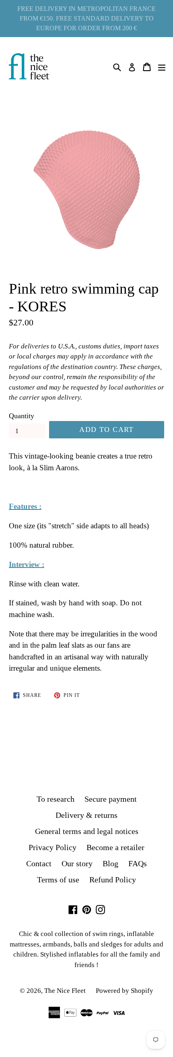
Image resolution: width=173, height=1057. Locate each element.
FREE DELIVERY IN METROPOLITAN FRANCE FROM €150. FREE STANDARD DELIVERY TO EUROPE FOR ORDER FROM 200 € (86, 18)
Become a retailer (115, 847)
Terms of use (58, 879)
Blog (110, 863)
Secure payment (110, 798)
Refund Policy (112, 879)
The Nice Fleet (65, 990)
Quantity (21, 416)
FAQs (137, 863)
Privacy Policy (52, 847)
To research (55, 798)
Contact (38, 863)
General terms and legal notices (86, 831)
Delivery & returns (86, 815)
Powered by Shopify (124, 990)
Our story (77, 863)
